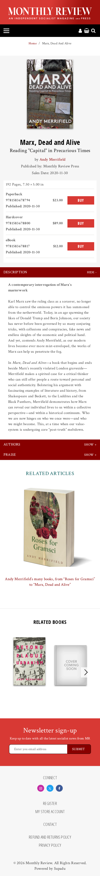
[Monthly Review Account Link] (80, 31)
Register (50, 803)
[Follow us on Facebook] (59, 788)
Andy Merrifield (52, 159)
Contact (50, 824)
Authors (11, 444)
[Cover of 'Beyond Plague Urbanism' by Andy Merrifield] (29, 661)
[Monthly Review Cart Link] (86, 31)
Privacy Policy (50, 845)
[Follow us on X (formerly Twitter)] (50, 788)
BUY (81, 200)
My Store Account (50, 811)
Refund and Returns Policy (50, 837)
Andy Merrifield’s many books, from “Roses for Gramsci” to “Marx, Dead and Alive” (50, 581)
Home (33, 43)
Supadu (60, 868)
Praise (9, 454)
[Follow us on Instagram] (40, 788)
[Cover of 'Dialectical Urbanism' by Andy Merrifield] (71, 665)
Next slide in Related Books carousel (86, 672)
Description (15, 272)
